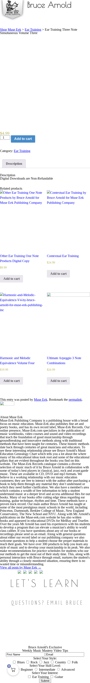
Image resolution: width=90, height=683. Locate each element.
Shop (3, 29)
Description (14, 163)
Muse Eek (14, 29)
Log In (83, 20)
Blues (21, 662)
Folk (75, 662)
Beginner (27, 669)
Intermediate (47, 669)
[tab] (14, 163)
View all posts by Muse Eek (20, 567)
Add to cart (23, 139)
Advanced (68, 669)
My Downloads (66, 20)
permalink (75, 399)
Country (60, 662)
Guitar (59, 677)
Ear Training (22, 151)
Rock (34, 662)
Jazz (46, 662)
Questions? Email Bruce (47, 602)
